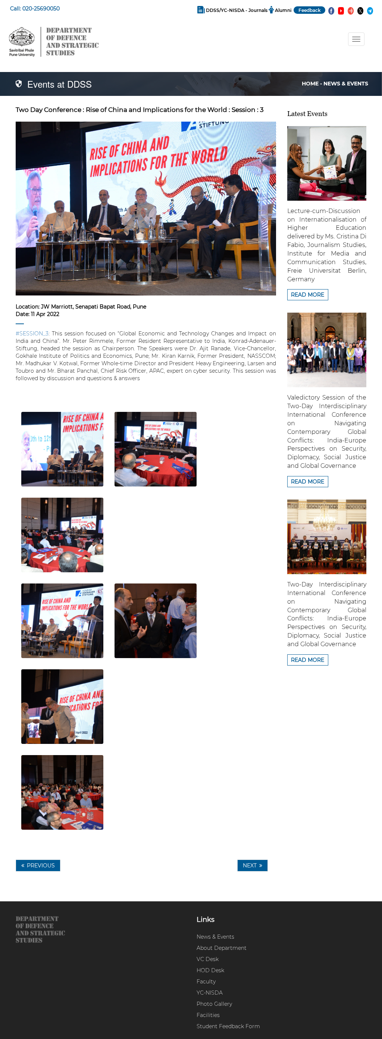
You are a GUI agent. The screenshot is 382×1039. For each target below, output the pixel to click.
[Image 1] (62, 449)
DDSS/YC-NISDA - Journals (236, 10)
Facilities (208, 1015)
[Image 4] (62, 620)
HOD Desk (210, 970)
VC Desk (208, 959)
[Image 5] (156, 620)
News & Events (215, 936)
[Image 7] (62, 792)
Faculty (206, 981)
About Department (222, 948)
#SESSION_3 (32, 333)
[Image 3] (62, 535)
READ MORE (307, 294)
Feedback (309, 10)
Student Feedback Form (228, 1026)
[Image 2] (156, 449)
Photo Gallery (214, 1004)
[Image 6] (62, 706)
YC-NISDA (210, 992)
